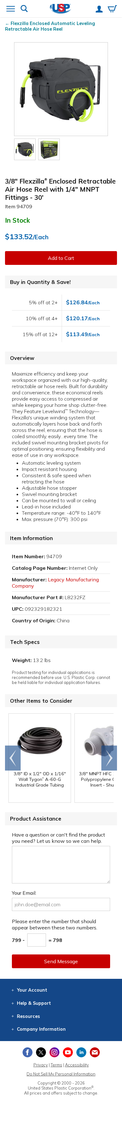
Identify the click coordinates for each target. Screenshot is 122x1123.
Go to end (13, 758)
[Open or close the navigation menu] (10, 9)
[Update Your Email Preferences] (95, 1052)
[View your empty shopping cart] (112, 9)
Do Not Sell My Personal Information (61, 1073)
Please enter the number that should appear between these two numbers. (54, 924)
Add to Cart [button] (61, 258)
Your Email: (24, 893)
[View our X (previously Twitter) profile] (41, 1052)
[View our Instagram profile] (54, 1052)
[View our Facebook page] (27, 1052)
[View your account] (99, 10)
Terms (56, 1064)
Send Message (61, 961)
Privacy (40, 1064)
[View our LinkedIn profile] (81, 1052)
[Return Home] (60, 9)
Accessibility (77, 1064)
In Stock (17, 220)
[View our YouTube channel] (68, 1052)
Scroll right (109, 758)
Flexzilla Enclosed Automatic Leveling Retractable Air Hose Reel (50, 26)
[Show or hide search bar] (24, 9)
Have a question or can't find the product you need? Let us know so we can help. (58, 838)
